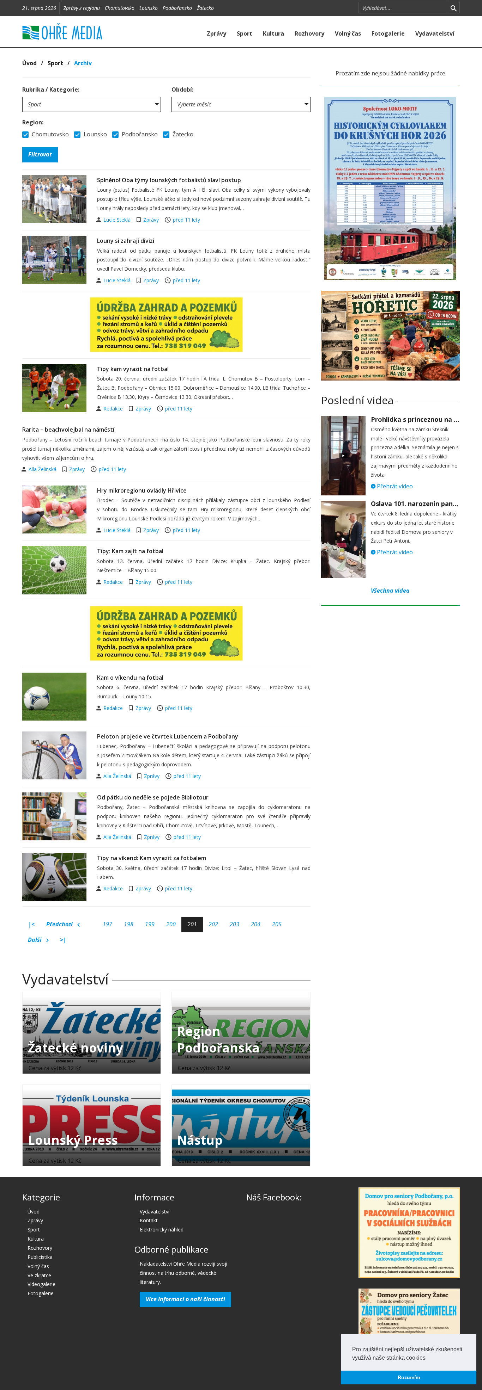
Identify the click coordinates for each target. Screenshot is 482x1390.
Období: (182, 89)
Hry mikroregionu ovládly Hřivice (142, 490)
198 (128, 924)
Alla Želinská (43, 469)
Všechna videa (390, 590)
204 (255, 924)
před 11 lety (186, 219)
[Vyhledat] (453, 7)
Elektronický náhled (161, 1229)
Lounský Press (73, 1140)
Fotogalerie (388, 33)
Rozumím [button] (409, 1377)
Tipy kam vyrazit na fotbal (133, 369)
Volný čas (348, 33)
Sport (244, 33)
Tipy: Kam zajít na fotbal (130, 551)
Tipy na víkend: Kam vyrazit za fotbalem (151, 858)
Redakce (113, 408)
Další (35, 940)
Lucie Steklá (117, 219)
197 (107, 924)
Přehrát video (394, 486)
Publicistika (40, 1257)
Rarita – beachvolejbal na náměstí (68, 429)
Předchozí (60, 924)
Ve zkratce (39, 1275)
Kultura (273, 33)
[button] (428, 1358)
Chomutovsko (119, 8)
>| (63, 940)
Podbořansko (177, 8)
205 (277, 924)
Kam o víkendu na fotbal (130, 677)
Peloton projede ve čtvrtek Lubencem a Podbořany (167, 736)
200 (171, 924)
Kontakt (149, 1220)
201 (192, 924)
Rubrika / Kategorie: (50, 89)
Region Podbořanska (218, 1039)
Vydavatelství (434, 33)
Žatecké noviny (75, 1047)
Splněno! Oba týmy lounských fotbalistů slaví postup (169, 180)
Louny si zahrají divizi (125, 241)
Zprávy (216, 33)
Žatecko (205, 8)
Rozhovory (309, 33)
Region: (32, 122)
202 (213, 924)
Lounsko (148, 8)
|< (31, 924)
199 (150, 924)
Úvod (29, 63)
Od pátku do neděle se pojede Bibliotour (153, 797)
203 (234, 924)
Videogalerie (41, 1284)
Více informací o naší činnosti (185, 1299)
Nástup (200, 1140)
